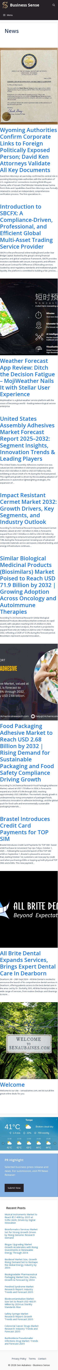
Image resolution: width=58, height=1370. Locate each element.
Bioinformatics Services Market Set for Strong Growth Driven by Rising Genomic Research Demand (21, 1233)
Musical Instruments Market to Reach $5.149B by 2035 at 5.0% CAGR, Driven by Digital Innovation (21, 1218)
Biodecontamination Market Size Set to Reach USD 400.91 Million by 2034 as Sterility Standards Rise (21, 1303)
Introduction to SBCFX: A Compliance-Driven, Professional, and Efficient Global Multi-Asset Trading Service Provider (26, 226)
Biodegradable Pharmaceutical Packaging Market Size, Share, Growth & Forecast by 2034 (21, 1277)
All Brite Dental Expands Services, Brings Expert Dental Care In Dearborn (28, 963)
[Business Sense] (5, 5)
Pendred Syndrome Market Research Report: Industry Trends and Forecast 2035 (19, 1289)
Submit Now (14, 1187)
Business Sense (24, 5)
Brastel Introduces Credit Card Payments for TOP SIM (25, 829)
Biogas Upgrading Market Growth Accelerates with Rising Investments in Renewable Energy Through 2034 (21, 1248)
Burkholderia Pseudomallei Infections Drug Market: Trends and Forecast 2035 (21, 1340)
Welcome (12, 1084)
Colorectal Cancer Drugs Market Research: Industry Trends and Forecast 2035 (22, 1328)
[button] (53, 5)
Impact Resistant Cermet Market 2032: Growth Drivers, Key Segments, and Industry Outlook (28, 508)
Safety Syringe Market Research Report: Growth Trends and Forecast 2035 (19, 1316)
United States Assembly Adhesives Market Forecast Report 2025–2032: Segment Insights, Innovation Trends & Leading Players (27, 438)
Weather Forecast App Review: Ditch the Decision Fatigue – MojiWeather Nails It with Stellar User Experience (27, 377)
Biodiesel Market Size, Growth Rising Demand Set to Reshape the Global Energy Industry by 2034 (21, 1263)
